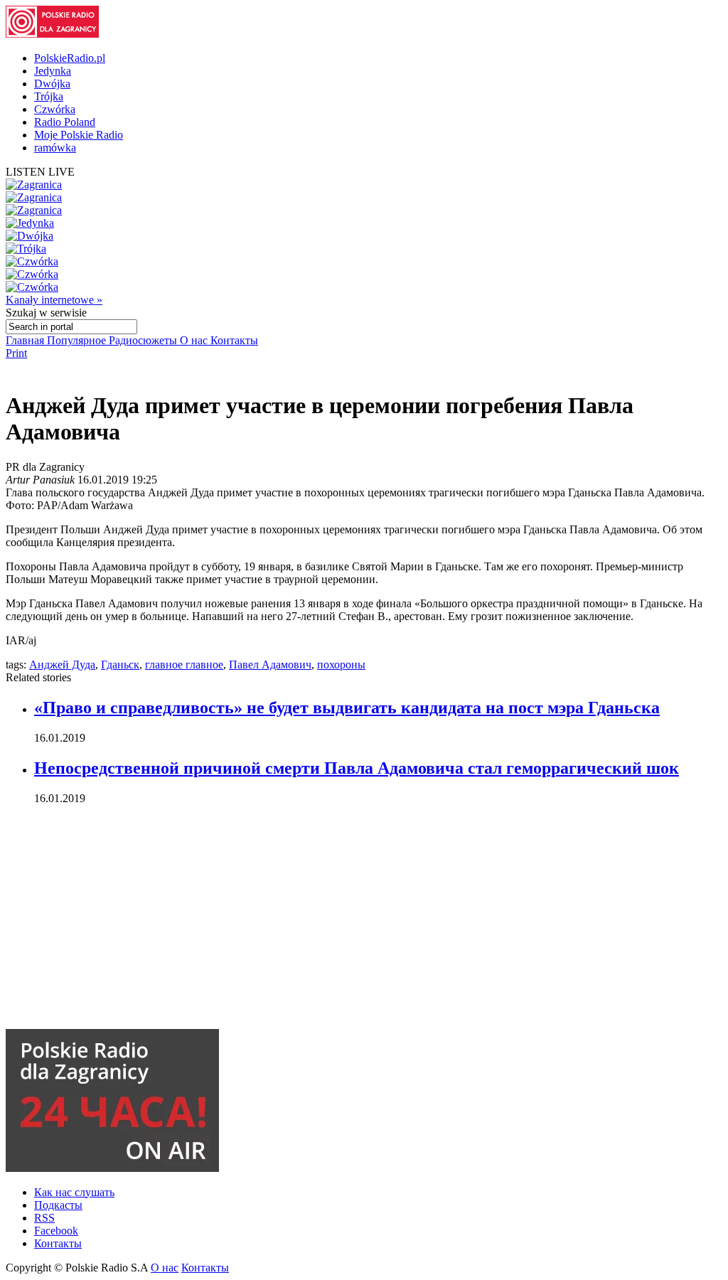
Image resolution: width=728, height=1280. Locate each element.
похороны (341, 664)
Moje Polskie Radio (78, 135)
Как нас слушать (74, 1192)
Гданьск (120, 664)
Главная (26, 340)
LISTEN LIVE (40, 172)
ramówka (55, 148)
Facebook (56, 1231)
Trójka (48, 96)
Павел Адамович (270, 664)
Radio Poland (64, 122)
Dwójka (52, 84)
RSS (44, 1218)
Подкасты (58, 1205)
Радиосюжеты (144, 340)
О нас (195, 340)
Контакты (234, 340)
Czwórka (54, 109)
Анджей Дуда (62, 664)
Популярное (78, 340)
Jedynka (52, 71)
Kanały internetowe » (54, 300)
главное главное (184, 664)
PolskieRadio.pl (69, 58)
